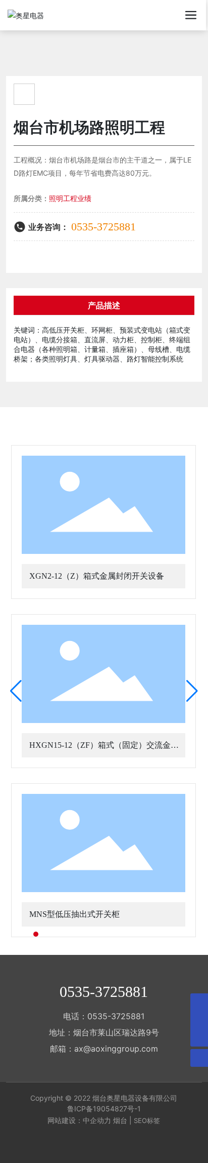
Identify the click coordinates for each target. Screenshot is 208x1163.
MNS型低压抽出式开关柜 (74, 914)
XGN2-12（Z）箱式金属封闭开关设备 (96, 576)
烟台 (120, 1120)
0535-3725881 (103, 226)
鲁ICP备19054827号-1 (104, 1108)
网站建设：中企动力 (79, 1120)
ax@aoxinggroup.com (116, 1049)
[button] (26, 934)
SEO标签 (147, 1120)
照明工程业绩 (70, 198)
